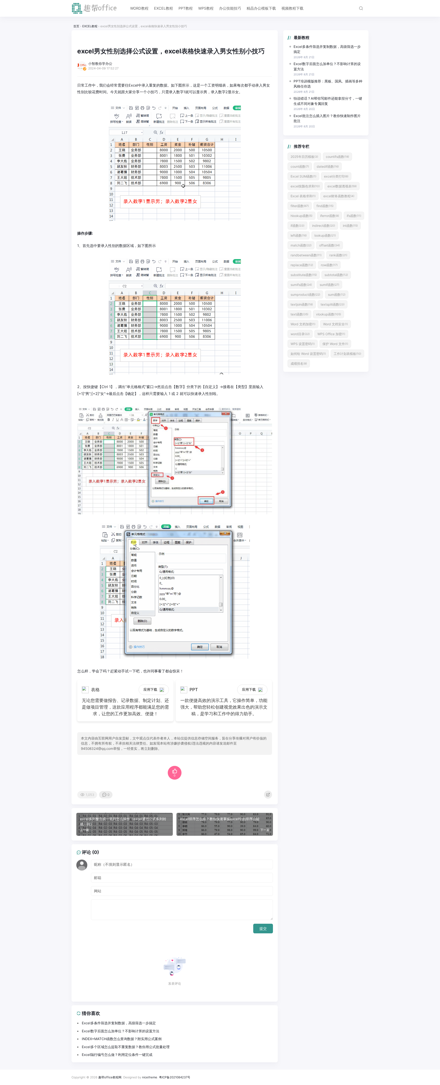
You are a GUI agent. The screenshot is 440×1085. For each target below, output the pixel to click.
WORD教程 (139, 8)
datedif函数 (328, 166)
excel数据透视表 (342, 186)
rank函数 (338, 255)
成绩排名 (299, 363)
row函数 (329, 265)
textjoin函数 (302, 304)
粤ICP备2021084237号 (174, 1077)
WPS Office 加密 (331, 334)
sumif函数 (329, 285)
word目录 (300, 334)
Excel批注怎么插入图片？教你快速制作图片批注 (327, 118)
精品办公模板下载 (261, 8)
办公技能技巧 (230, 8)
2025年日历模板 (304, 157)
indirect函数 (323, 225)
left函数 (299, 235)
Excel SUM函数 (303, 176)
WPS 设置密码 (303, 344)
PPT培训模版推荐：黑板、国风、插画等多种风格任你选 (328, 84)
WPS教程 (206, 8)
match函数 (301, 245)
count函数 (300, 166)
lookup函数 (325, 235)
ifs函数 (354, 216)
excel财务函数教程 (338, 196)
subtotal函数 (336, 275)
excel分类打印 (336, 176)
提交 (263, 928)
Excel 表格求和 (303, 196)
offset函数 (329, 245)
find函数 (324, 206)
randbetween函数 (306, 255)
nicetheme (149, 1077)
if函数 (297, 225)
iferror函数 (329, 216)
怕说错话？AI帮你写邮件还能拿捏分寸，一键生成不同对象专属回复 (328, 101)
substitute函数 (304, 275)
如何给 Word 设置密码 (308, 354)
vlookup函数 (328, 314)
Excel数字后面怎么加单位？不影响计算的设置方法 (327, 66)
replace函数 (302, 265)
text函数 (299, 314)
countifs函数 (337, 157)
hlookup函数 (301, 216)
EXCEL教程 (163, 8)
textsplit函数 (332, 304)
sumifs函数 (301, 285)
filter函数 (300, 206)
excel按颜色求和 (305, 186)
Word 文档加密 (303, 324)
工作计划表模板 (347, 354)
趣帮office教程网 (109, 1077)
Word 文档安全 (335, 324)
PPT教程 (186, 8)
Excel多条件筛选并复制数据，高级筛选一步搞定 (327, 49)
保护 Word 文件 (335, 344)
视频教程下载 (292, 8)
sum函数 (336, 294)
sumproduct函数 (305, 294)
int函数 (350, 225)
